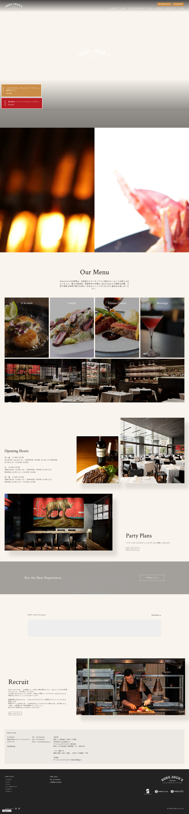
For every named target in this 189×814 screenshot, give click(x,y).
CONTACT (160, 8)
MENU (123, 8)
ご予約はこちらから (56, 782)
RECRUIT (170, 8)
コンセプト (8, 779)
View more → (156, 615)
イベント (7, 784)
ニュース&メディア (11, 786)
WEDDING (178, 4)
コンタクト (8, 789)
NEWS (150, 8)
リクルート (8, 791)
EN (182, 8)
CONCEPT (114, 8)
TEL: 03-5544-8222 (55, 779)
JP (178, 8)
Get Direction (11, 746)
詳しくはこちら (132, 549)
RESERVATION (164, 4)
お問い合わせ (54, 776)
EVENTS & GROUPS (137, 8)
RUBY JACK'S (9, 776)
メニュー (7, 782)
